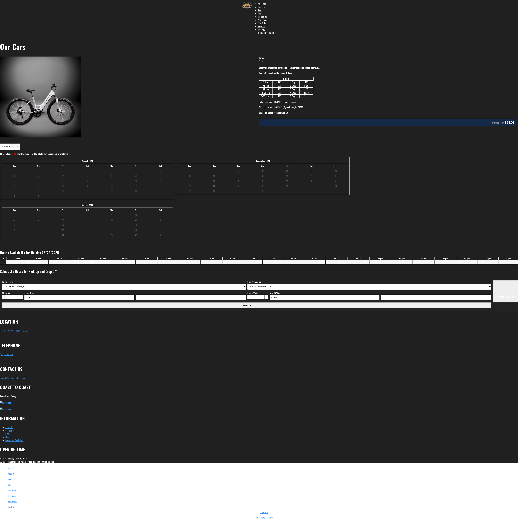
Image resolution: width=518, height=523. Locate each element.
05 (336, 171)
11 (311, 176)
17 (287, 181)
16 (262, 181)
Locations (261, 26)
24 (287, 186)
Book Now (261, 29)
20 (190, 186)
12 (336, 176)
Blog (259, 13)
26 (336, 186)
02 (263, 171)
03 (287, 171)
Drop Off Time (275, 293)
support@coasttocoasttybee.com (12, 378)
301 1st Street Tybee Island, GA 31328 (14, 330)
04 (311, 171)
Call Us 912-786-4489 (267, 33)
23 (263, 186)
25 (311, 186)
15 (238, 181)
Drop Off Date (252, 293)
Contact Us (262, 16)
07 (214, 176)
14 (214, 181)
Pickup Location (8, 281)
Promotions (262, 20)
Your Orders (262, 23)
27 (190, 191)
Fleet (260, 10)
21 (214, 186)
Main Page (262, 3)
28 (214, 191)
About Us (261, 7)
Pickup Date (6, 293)
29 (160, 191)
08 (238, 176)
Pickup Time (29, 293)
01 (238, 171)
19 (335, 181)
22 (238, 186)
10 (287, 176)
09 (263, 176)
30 (14, 196)
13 (189, 181)
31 (38, 196)
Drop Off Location (254, 281)
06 (190, 176)
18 (311, 181)
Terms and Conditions (14, 440)
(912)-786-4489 (6, 354)
